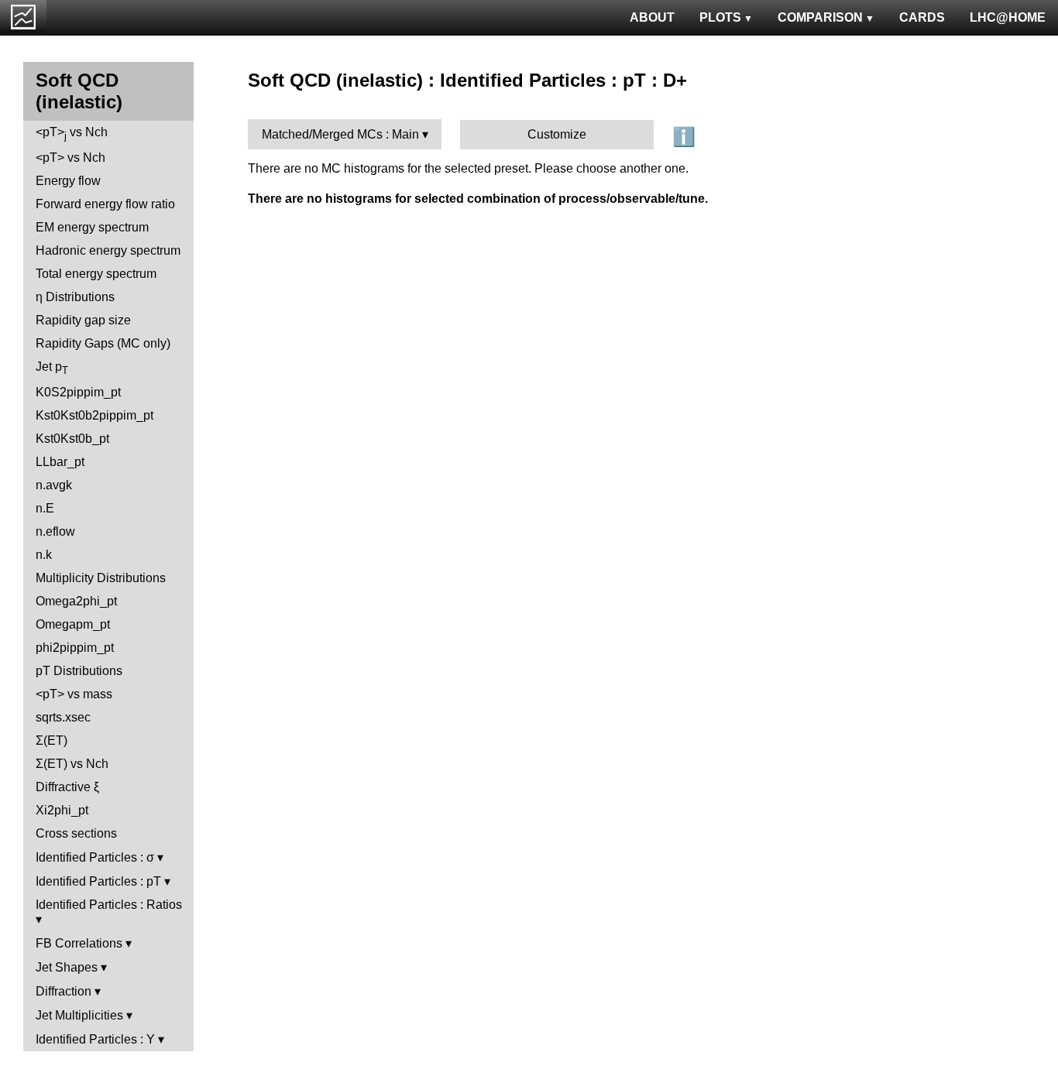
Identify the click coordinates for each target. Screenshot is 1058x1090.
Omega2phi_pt (76, 601)
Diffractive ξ (67, 787)
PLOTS (720, 17)
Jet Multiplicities (79, 1015)
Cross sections (76, 833)
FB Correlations (79, 943)
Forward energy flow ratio (105, 204)
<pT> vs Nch (72, 133)
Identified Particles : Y (95, 1039)
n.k (44, 554)
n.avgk (54, 485)
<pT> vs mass (74, 694)
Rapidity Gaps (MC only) (103, 343)
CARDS (922, 17)
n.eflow (55, 531)
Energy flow (68, 180)
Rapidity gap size (83, 320)
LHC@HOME (1008, 17)
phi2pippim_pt (75, 647)
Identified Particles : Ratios (109, 904)
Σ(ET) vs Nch (72, 763)
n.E (45, 508)
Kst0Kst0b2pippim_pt (94, 415)
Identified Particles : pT (98, 881)
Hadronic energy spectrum (108, 250)
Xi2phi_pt (62, 810)
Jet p (52, 368)
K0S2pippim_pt (78, 392)
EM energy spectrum (92, 227)
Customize (556, 134)
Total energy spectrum (96, 273)
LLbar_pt (60, 461)
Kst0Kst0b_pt (72, 438)
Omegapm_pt (73, 624)
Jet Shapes (67, 967)
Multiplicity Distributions (101, 577)
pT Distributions (79, 670)
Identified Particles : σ (95, 857)
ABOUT (652, 17)
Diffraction (63, 991)
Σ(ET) (51, 740)
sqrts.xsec (63, 717)
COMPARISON (820, 17)
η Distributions (75, 296)
